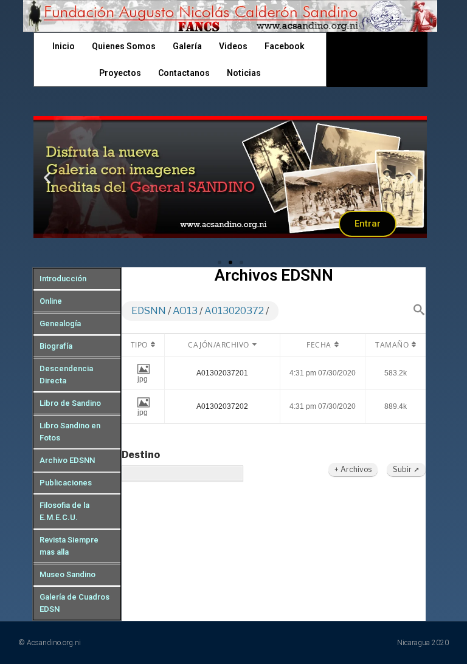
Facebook (285, 46)
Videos (233, 46)
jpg (142, 379)
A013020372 (234, 311)
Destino (141, 454)
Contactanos (184, 73)
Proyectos (120, 73)
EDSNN (148, 311)
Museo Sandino (67, 574)
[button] (219, 262)
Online (51, 301)
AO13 (185, 311)
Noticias (244, 73)
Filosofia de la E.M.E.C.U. (64, 511)
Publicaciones (66, 482)
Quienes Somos (124, 46)
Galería (187, 46)
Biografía (56, 346)
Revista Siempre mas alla (69, 545)
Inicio (63, 46)
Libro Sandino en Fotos (70, 431)
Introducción (63, 278)
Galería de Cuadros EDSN (74, 603)
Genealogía (60, 323)
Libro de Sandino (70, 403)
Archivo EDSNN (67, 460)
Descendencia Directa (66, 374)
